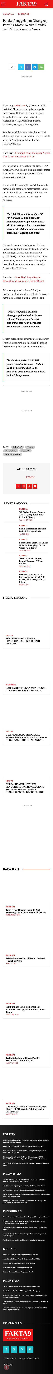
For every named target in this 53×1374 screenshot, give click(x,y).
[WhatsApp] (41, 67)
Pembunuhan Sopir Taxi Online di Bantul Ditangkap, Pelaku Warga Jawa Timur (33, 545)
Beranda (8, 14)
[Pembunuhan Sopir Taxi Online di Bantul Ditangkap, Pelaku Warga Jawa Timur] (10, 544)
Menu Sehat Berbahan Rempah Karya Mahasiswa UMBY (21, 1259)
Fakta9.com (20, 105)
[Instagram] (23, 486)
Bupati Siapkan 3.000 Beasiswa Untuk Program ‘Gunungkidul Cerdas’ (26, 1217)
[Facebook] (28, 67)
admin (29, 477)
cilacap (17, 447)
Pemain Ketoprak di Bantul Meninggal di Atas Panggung (21, 1291)
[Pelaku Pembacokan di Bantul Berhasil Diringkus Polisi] (10, 529)
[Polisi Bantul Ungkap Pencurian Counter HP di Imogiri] (26, 617)
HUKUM (9, 635)
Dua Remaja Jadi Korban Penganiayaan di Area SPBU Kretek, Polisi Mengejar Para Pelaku (32, 578)
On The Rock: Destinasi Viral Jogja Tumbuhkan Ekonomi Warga (24, 1190)
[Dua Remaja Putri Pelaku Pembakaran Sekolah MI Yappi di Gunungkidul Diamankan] (26, 713)
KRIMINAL (24, 14)
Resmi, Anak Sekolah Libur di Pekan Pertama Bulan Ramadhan (24, 1240)
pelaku (25, 451)
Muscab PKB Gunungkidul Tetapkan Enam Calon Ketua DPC (23, 1146)
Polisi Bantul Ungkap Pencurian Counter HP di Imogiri (23, 641)
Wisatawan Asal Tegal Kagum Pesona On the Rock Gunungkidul (24, 1186)
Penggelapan (12, 454)
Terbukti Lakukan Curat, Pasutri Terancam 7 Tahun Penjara (31, 561)
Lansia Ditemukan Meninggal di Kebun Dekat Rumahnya (26, 689)
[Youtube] (35, 486)
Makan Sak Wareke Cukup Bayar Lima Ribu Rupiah (20, 1254)
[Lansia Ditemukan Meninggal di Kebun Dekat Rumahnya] (26, 666)
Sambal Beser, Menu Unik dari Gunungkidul (17, 1267)
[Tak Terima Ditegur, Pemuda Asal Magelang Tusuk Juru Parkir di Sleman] (10, 513)
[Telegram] (35, 67)
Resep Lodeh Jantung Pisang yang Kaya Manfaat (19, 1263)
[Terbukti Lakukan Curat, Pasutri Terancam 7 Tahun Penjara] (10, 560)
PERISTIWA (11, 685)
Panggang (10, 451)
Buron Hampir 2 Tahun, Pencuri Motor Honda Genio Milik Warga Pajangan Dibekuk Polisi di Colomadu (25, 788)
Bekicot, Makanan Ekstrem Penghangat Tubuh (18, 1272)
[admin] (21, 477)
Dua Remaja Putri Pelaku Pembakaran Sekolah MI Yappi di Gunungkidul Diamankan (26, 737)
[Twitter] (21, 67)
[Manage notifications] (6, 1367)
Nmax (30, 447)
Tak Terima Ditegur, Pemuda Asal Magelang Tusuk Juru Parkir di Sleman (32, 514)
